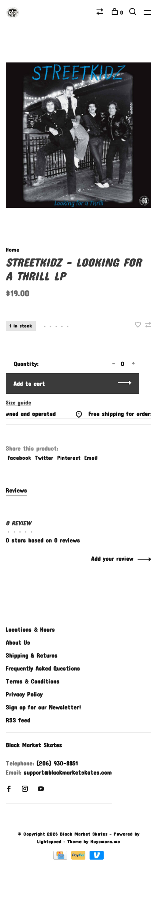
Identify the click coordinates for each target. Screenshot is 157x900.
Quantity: (26, 363)
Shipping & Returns (32, 655)
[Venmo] (97, 857)
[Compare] (100, 12)
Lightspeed (49, 841)
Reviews (16, 490)
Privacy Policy (24, 694)
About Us (18, 642)
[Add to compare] (148, 325)
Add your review (112, 558)
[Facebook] (9, 789)
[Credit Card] (61, 857)
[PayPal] (79, 857)
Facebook (19, 457)
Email (91, 457)
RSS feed (18, 720)
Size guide (18, 402)
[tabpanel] (78, 135)
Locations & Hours (30, 629)
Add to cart (29, 383)
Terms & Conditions (32, 681)
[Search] (133, 12)
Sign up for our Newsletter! (43, 707)
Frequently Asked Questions (43, 668)
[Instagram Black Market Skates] (25, 789)
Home (12, 249)
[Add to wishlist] (139, 325)
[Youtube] (41, 789)
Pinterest (68, 457)
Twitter (44, 457)
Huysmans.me (105, 841)
